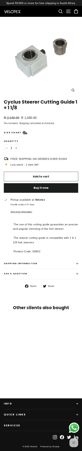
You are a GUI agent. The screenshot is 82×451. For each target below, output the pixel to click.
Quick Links (15, 414)
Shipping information (20, 263)
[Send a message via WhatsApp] (74, 428)
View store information (21, 212)
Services (12, 425)
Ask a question (15, 273)
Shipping (24, 123)
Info (8, 403)
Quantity (11, 141)
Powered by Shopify (49, 446)
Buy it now (41, 188)
